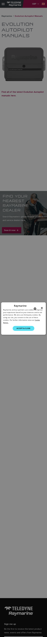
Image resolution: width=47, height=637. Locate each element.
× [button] (42, 308)
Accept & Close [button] (23, 328)
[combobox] (35, 308)
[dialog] (23, 318)
